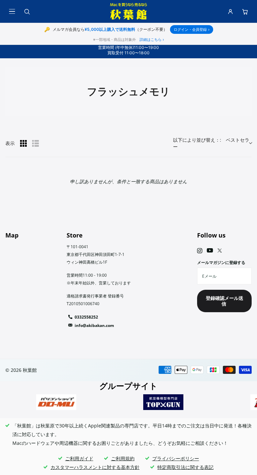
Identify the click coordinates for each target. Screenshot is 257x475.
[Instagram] (199, 250)
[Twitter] (220, 251)
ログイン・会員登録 (191, 29)
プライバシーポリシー (175, 458)
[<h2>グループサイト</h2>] (56, 402)
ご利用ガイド (79, 458)
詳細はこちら (152, 39)
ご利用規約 (123, 458)
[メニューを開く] (12, 11)
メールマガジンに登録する (221, 262)
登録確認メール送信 (224, 301)
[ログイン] (230, 11)
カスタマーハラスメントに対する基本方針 (95, 467)
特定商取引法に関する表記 (185, 467)
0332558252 (86, 317)
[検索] (26, 11)
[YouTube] (210, 251)
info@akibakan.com (94, 325)
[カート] (245, 11)
